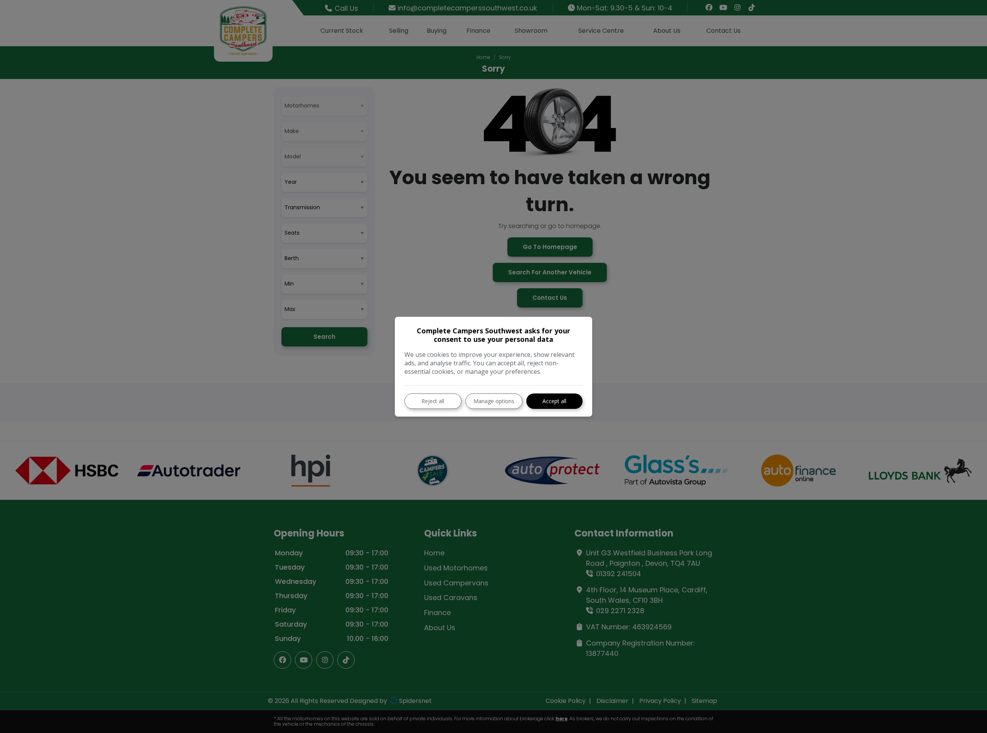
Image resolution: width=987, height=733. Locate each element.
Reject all (432, 401)
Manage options (493, 401)
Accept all (554, 401)
